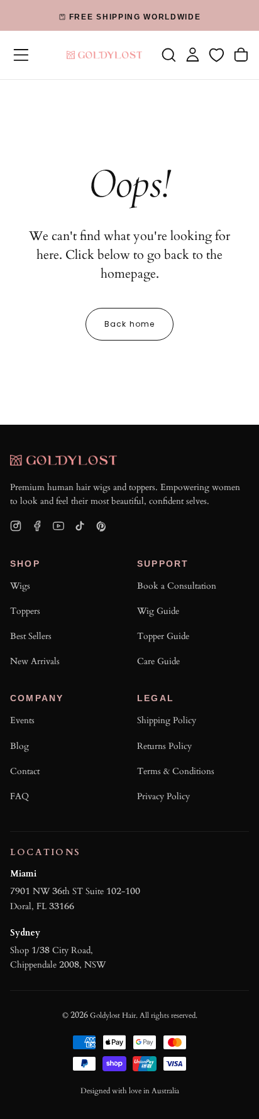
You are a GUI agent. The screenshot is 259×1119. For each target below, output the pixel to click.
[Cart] (241, 55)
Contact (25, 771)
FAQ (19, 796)
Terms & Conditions (175, 771)
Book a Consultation (176, 586)
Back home (129, 324)
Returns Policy (164, 746)
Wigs (20, 586)
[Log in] (193, 55)
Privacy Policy (163, 796)
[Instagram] (15, 526)
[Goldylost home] (63, 460)
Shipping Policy (166, 720)
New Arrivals (35, 661)
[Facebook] (37, 526)
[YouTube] (58, 526)
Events (22, 720)
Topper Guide (163, 636)
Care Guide (158, 661)
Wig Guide (158, 611)
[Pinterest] (101, 526)
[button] (21, 55)
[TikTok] (79, 526)
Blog (19, 746)
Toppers (25, 611)
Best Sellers (31, 636)
